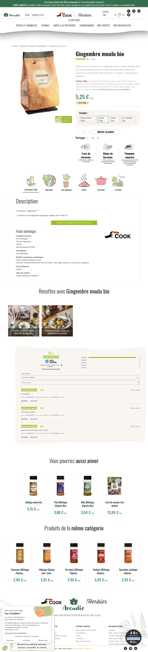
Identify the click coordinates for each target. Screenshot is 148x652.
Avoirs (78, 635)
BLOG (27, 15)
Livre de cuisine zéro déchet (114, 504)
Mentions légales (65, 648)
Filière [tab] (118, 190)
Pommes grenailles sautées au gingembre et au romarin (57, 332)
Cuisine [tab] (101, 190)
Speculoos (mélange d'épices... (128, 571)
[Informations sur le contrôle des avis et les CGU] (62, 365)
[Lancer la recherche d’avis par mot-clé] (138, 382)
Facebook (128, 11)
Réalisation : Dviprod (82, 648)
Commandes (81, 633)
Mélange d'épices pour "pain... (47, 571)
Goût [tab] (84, 190)
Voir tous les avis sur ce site (51, 369)
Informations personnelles (86, 630)
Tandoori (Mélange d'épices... (101, 571)
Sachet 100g (101, 119)
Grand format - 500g (86, 119)
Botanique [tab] (66, 190)
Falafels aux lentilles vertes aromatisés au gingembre (23, 332)
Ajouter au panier (105, 131)
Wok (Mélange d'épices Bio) (87, 504)
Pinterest (133, 11)
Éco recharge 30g (127, 119)
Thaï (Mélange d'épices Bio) (60, 504)
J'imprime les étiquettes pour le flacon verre (73, 222)
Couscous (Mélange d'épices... (20, 571)
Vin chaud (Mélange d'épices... (74, 571)
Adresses (80, 638)
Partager (87, 138)
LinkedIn (138, 11)
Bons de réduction (83, 641)
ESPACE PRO (106, 13)
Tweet (92, 138)
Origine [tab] (49, 190)
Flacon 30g (113, 119)
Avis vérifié (136, 390)
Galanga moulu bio (33, 502)
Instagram (128, 14)
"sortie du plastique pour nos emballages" (113, 89)
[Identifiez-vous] (115, 15)
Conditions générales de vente (55, 635)
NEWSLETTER (37, 15)
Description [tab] (31, 189)
